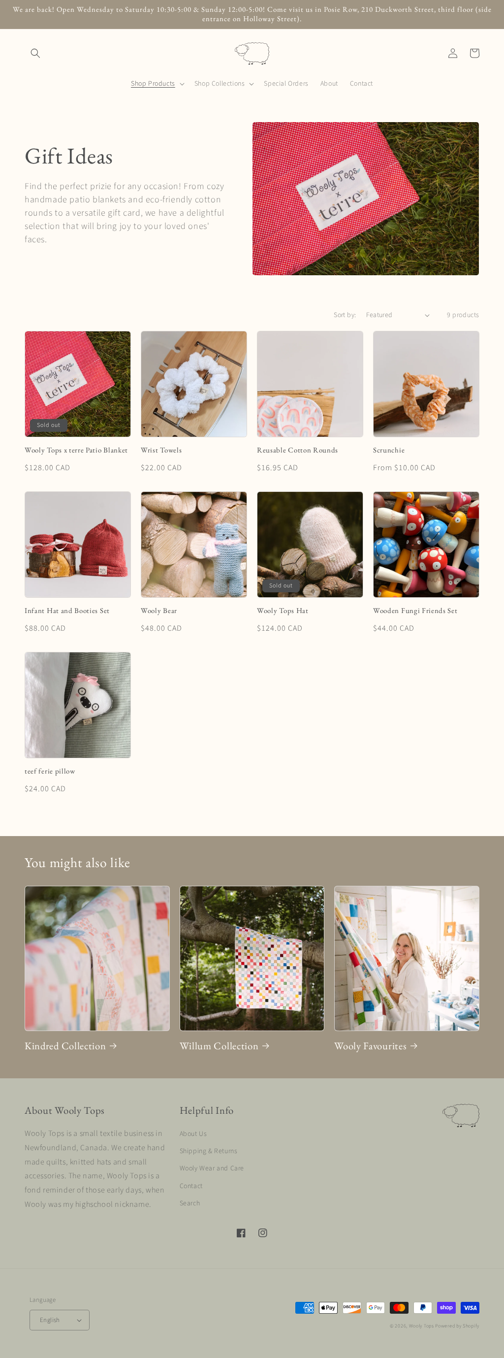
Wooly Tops (421, 1326)
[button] (35, 53)
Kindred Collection (65, 1045)
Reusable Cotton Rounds (297, 450)
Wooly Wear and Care (212, 1168)
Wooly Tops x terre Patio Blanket (76, 450)
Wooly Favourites (370, 1045)
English (50, 1320)
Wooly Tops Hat (283, 610)
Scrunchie (389, 450)
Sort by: (345, 315)
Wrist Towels (161, 450)
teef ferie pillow (50, 771)
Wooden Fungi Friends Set (415, 610)
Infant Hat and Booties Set (67, 610)
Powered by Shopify (457, 1326)
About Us (193, 1134)
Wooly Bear (159, 610)
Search (190, 1203)
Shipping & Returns (209, 1151)
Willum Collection (219, 1045)
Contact (191, 1186)
